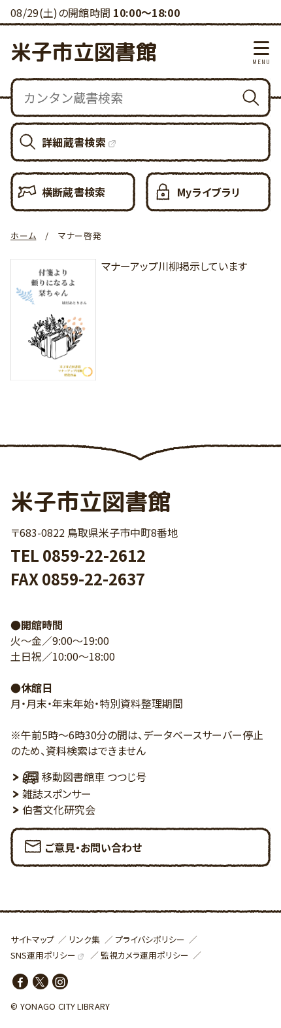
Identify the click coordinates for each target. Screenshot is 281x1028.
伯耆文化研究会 (58, 809)
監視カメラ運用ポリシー (145, 955)
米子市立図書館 (83, 51)
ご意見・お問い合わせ (93, 847)
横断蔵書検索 (74, 192)
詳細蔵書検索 (74, 142)
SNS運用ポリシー (43, 955)
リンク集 (84, 939)
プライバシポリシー (150, 939)
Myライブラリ (208, 192)
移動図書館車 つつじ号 (94, 776)
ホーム (23, 235)
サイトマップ (32, 939)
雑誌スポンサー (56, 793)
